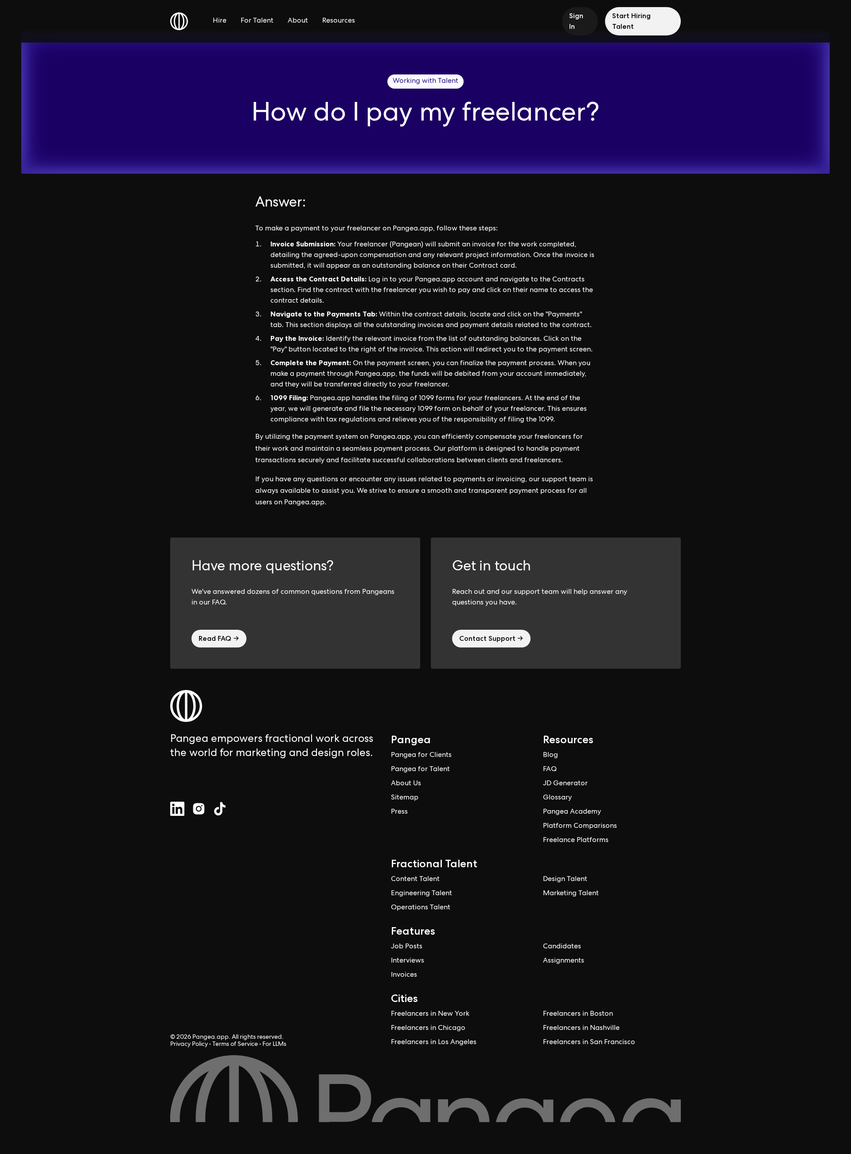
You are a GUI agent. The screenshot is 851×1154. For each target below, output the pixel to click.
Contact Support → (491, 638)
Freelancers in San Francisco (589, 1042)
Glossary (557, 798)
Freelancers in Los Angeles (433, 1042)
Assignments (563, 961)
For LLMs (274, 1044)
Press (399, 812)
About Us (406, 784)
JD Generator (565, 784)
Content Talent (415, 879)
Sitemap (404, 798)
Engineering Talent (421, 893)
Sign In (576, 21)
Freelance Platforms (576, 840)
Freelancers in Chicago (428, 1028)
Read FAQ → (219, 638)
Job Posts (406, 947)
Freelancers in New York (430, 1014)
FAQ (550, 769)
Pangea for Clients (421, 755)
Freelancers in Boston (578, 1014)
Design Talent (565, 879)
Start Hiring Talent (631, 21)
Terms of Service (235, 1044)
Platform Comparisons (580, 826)
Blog (550, 755)
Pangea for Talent (420, 769)
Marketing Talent (571, 893)
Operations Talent (420, 908)
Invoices (404, 975)
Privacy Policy (189, 1044)
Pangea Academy (572, 812)
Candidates (562, 947)
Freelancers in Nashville (581, 1028)
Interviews (407, 961)
